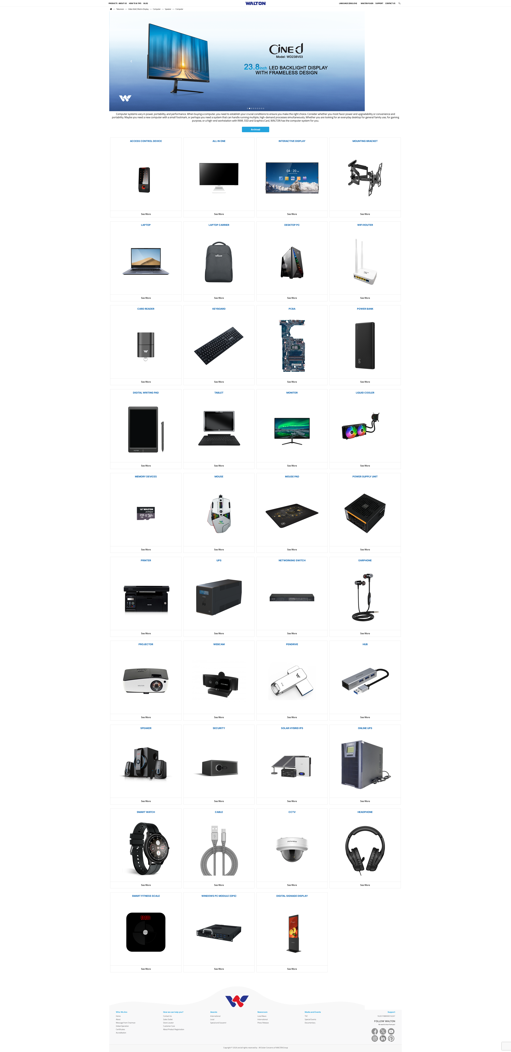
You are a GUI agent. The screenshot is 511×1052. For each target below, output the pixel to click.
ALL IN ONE (219, 124)
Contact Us (167, 999)
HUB (365, 627)
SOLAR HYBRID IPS (292, 711)
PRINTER (146, 543)
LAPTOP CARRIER (219, 208)
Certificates (120, 1012)
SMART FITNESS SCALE (146, 879)
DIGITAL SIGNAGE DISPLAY (292, 879)
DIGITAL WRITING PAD (146, 376)
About (118, 1002)
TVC (306, 999)
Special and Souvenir (218, 1006)
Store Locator (168, 1006)
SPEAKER (145, 711)
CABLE (219, 795)
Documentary (310, 1006)
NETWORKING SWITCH (292, 543)
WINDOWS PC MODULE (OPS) (218, 879)
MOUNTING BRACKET (365, 124)
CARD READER (145, 292)
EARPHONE (365, 543)
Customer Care (169, 1009)
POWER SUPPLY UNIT (365, 460)
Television (120, 9)
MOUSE (219, 460)
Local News (261, 999)
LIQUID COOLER (365, 376)
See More (146, 197)
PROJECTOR (146, 627)
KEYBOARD (219, 292)
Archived (255, 113)
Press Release (263, 1006)
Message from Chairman (125, 1006)
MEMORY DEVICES (146, 460)
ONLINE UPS (365, 711)
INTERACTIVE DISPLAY (292, 124)
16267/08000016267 (386, 999)
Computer (157, 9)
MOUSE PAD (292, 460)
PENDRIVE (292, 627)
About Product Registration (173, 1012)
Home (118, 999)
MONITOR (292, 376)
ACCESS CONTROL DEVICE (146, 124)
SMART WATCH (146, 795)
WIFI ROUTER (365, 208)
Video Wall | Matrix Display (138, 9)
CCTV (292, 795)
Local (212, 1002)
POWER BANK (365, 292)
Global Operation (122, 1009)
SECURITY (219, 711)
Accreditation (121, 1016)
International (215, 999)
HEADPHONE (365, 795)
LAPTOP (146, 208)
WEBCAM (219, 627)
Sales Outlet (168, 1002)
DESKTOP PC (292, 208)
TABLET (218, 376)
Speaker (168, 9)
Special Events (310, 1002)
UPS (219, 543)
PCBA (292, 292)
